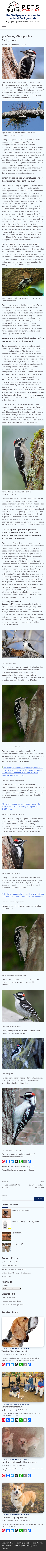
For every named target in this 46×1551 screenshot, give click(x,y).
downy (21, 1170)
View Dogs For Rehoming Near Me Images (19, 1462)
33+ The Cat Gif (6, 1276)
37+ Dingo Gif (17, 1244)
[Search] (41, 26)
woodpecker (30, 1170)
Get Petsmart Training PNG (13, 1407)
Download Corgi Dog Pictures (14, 1517)
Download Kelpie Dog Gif (22, 1210)
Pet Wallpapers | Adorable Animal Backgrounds (23, 17)
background (13, 1170)
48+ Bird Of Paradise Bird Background (14, 1269)
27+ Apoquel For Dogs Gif (10, 1262)
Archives (5, 1286)
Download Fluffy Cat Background (25, 1222)
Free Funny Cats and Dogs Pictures (13, 1305)
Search (4, 1196)
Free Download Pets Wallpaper (22, 1167)
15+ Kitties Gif (17, 1233)
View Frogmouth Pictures (10, 1265)
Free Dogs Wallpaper (9, 1297)
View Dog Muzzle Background (14, 1351)
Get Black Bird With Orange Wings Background (17, 1273)
